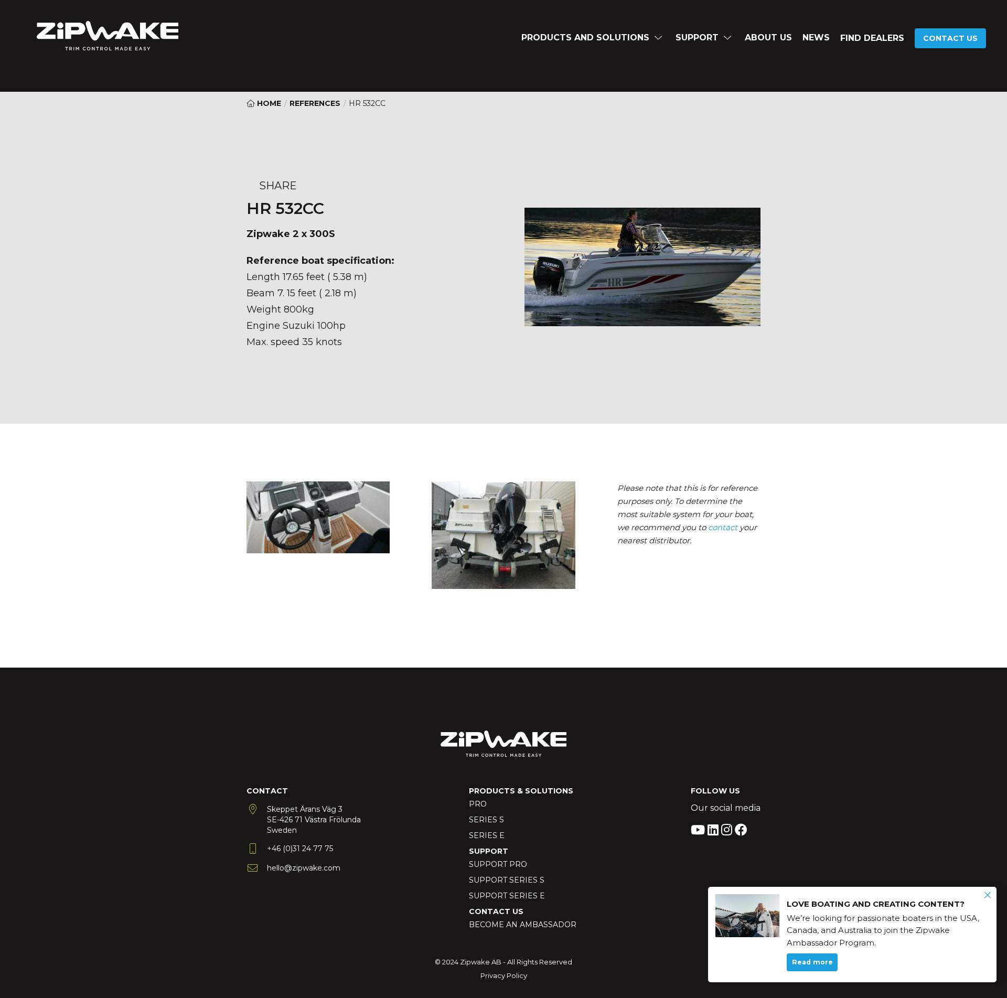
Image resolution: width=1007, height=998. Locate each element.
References (315, 103)
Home (268, 103)
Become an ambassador (522, 924)
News (816, 37)
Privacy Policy (503, 975)
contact (722, 527)
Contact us (950, 38)
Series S (486, 819)
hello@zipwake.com (303, 868)
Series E (487, 835)
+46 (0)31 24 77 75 (300, 848)
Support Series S (506, 880)
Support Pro (498, 864)
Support (697, 37)
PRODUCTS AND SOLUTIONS (585, 37)
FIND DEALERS (872, 38)
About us (768, 37)
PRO (478, 804)
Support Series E (507, 895)
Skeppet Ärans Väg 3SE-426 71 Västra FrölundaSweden (314, 819)
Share (278, 185)
